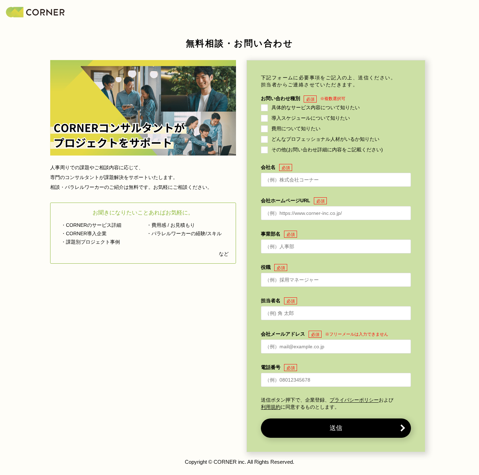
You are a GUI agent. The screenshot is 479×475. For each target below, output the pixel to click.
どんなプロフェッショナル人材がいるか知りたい (325, 138)
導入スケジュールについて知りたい (310, 117)
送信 (336, 427)
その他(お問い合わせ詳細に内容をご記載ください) (327, 149)
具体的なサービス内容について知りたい (315, 107)
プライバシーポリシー (354, 400)
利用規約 (271, 407)
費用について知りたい (296, 128)
